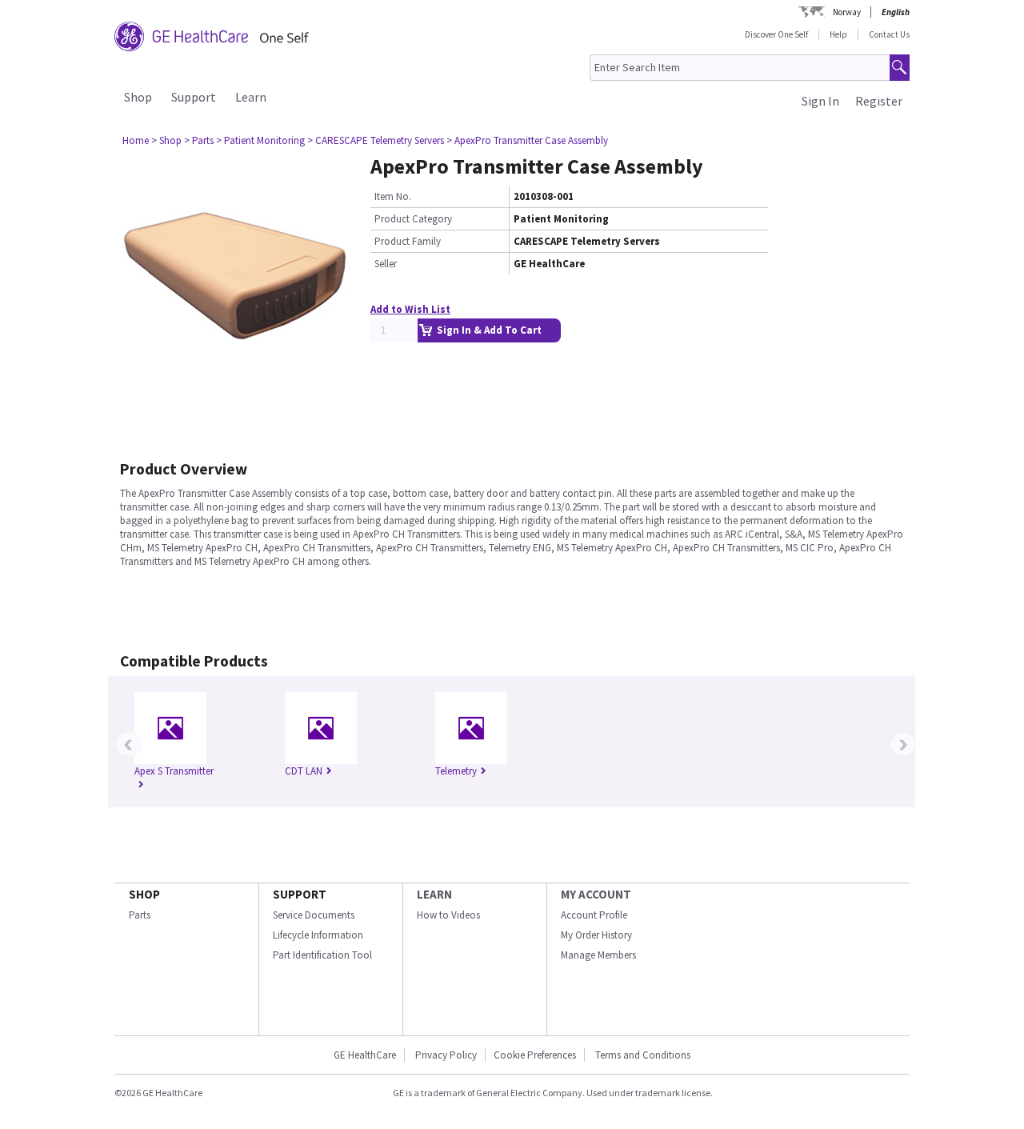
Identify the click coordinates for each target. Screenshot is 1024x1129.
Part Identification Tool (322, 955)
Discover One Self (776, 34)
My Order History (596, 935)
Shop (138, 97)
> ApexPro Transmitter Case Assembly (527, 140)
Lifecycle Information (318, 935)
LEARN (434, 894)
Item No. (392, 196)
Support (193, 97)
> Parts (199, 140)
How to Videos (448, 915)
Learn (250, 97)
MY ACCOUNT (596, 894)
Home (135, 140)
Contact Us (889, 34)
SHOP (144, 894)
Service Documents (313, 915)
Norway (847, 12)
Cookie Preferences (535, 1055)
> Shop (166, 140)
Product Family (407, 241)
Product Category (413, 219)
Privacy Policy (445, 1055)
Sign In (820, 101)
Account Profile (594, 915)
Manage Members (598, 955)
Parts (139, 915)
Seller (385, 263)
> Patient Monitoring (260, 140)
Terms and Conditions (642, 1055)
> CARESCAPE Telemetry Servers (375, 140)
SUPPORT (299, 894)
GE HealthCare (365, 1055)
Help (838, 34)
